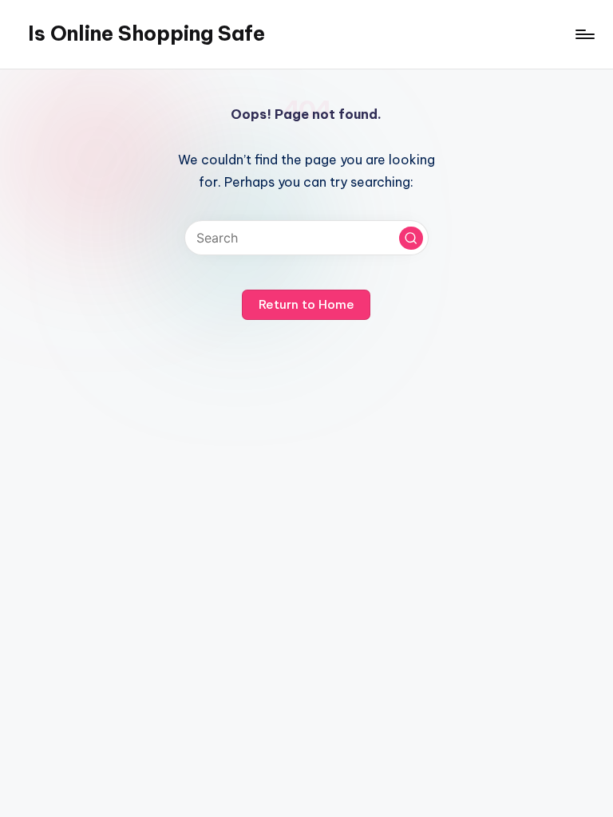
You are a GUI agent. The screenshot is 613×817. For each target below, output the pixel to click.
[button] (411, 239)
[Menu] (583, 34)
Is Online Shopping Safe (146, 33)
